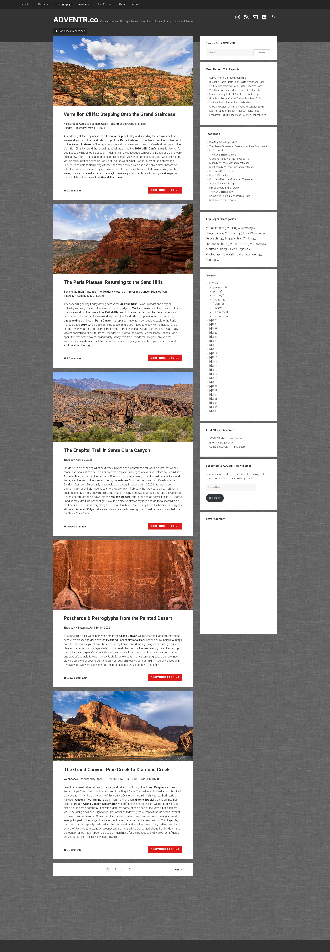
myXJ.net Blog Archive (221, 442)
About (122, 4)
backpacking (72, 320)
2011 (214, 378)
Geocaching (214, 238)
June (219, 295)
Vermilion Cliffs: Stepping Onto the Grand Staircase (123, 71)
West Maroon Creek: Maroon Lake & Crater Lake (235, 90)
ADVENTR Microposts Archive (225, 438)
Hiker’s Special (144, 799)
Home (22, 4)
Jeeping (258, 243)
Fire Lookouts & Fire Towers (224, 187)
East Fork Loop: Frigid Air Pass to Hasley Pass (234, 110)
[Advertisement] (238, 576)
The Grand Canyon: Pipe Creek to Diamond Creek (123, 726)
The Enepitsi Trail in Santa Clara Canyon (123, 407)
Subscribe (214, 498)
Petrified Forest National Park (125, 640)
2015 (214, 361)
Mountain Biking (216, 249)
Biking (234, 228)
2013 (214, 369)
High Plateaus (87, 291)
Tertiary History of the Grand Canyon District (131, 291)
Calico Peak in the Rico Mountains (227, 77)
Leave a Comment (77, 526)
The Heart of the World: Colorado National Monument (238, 146)
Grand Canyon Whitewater (100, 803)
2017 (214, 353)
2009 (214, 386)
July (219, 291)
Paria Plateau (129, 140)
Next (177, 869)
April (219, 303)
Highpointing (233, 238)
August (221, 287)
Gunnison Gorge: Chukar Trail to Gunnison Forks (235, 98)
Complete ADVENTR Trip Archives (227, 446)
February (222, 312)
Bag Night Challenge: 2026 (223, 142)
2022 (214, 332)
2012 (214, 374)
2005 (214, 403)
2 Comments (74, 190)
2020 (214, 341)
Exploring (233, 233)
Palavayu (176, 640)
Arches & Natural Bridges (222, 183)
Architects (71, 476)
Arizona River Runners (89, 799)
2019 (84, 324)
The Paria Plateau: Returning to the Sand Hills (123, 239)
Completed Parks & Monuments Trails (229, 196)
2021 (214, 336)
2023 (214, 328)
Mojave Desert (120, 497)
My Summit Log (217, 150)
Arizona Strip (114, 136)
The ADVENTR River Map (222, 154)
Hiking (249, 238)
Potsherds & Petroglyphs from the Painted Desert (123, 575)
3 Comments (74, 358)
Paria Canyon (103, 320)
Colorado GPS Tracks (221, 171)
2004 (214, 407)
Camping (247, 228)
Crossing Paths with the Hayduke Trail (229, 158)
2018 (214, 349)
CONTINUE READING (167, 191)
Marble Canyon (141, 308)
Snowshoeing (251, 254)
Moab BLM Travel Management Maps (229, 163)
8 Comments (74, 850)
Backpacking (217, 228)
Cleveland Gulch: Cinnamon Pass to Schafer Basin (236, 106)
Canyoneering (215, 233)
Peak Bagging (239, 249)
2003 (214, 411)
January (221, 316)
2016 (214, 357)
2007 (214, 394)
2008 (214, 390)
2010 (214, 382)
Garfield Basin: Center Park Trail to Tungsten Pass (235, 86)
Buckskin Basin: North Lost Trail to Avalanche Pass (237, 82)
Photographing (215, 254)
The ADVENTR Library (221, 191)
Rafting (233, 254)
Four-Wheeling (252, 233)
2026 (215, 283)
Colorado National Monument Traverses (231, 179)
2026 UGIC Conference (149, 148)
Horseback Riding (217, 243)
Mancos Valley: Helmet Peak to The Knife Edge (234, 94)
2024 (214, 324)
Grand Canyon (128, 636)
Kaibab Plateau (81, 144)
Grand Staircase (111, 177)
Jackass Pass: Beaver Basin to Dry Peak (231, 102)
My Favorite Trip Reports (222, 200)
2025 (214, 320)
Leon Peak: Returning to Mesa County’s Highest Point (237, 115)
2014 (214, 365)
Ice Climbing (241, 243)
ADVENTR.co (75, 19)
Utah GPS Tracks (218, 175)
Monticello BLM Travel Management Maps (232, 167)
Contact (135, 4)
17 (129, 869)
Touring (211, 259)
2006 (214, 398)
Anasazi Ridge (85, 509)
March (220, 308)
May (220, 299)
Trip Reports (169, 820)
